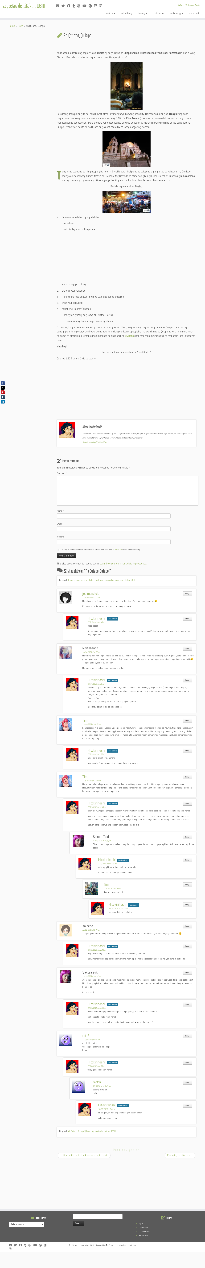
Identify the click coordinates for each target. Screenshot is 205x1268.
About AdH (194, 13)
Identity (109, 13)
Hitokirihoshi (96, 618)
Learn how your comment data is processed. (123, 563)
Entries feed (143, 1227)
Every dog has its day (180, 1155)
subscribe (117, 549)
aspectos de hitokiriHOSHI (24, 5)
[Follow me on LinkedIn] (96, 6)
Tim (84, 720)
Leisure (158, 13)
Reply (187, 593)
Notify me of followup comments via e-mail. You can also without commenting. (101, 549)
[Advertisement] (126, 255)
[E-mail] (58, 6)
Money (142, 13)
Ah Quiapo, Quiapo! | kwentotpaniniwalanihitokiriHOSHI (92, 1131)
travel (20, 26)
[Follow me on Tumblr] (75, 6)
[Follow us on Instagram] (101, 6)
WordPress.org (144, 1235)
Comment (62, 473)
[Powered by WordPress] (106, 1245)
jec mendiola (90, 593)
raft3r (86, 1035)
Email (60, 523)
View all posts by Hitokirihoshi (94, 442)
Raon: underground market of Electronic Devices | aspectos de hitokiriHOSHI (101, 580)
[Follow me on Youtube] (85, 6)
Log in (141, 1224)
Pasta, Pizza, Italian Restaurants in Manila (84, 1155)
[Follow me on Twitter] (64, 6)
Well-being (175, 13)
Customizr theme (129, 1245)
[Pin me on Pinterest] (91, 6)
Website (60, 536)
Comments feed (145, 1231)
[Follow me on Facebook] (70, 6)
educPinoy (126, 13)
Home (12, 26)
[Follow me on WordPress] (79, 6)
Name (60, 510)
